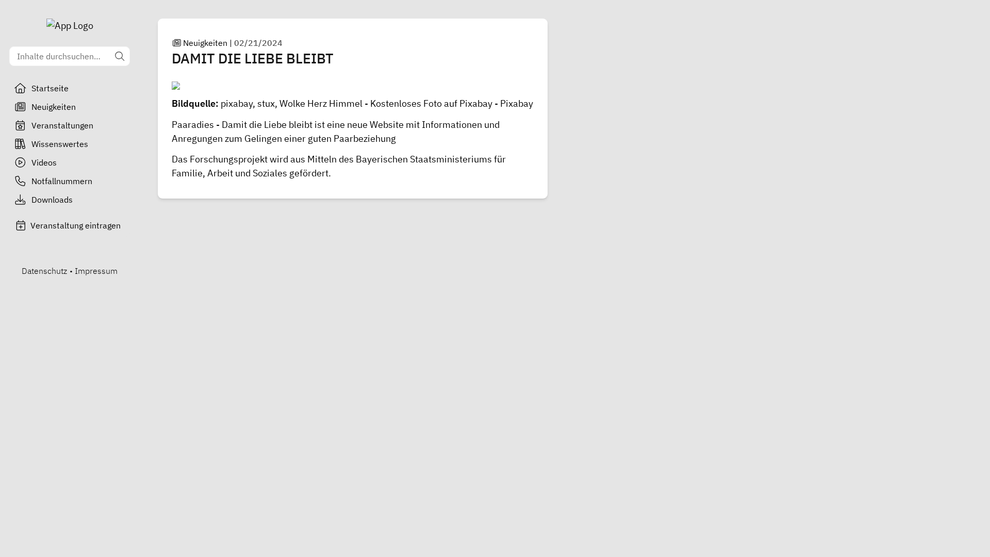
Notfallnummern (61, 181)
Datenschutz (44, 271)
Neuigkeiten (53, 107)
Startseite (50, 88)
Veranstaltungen (62, 125)
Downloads (52, 199)
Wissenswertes (59, 144)
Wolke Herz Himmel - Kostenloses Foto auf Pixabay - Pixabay (406, 103)
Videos (44, 162)
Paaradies (193, 124)
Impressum (96, 271)
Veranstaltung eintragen (75, 225)
